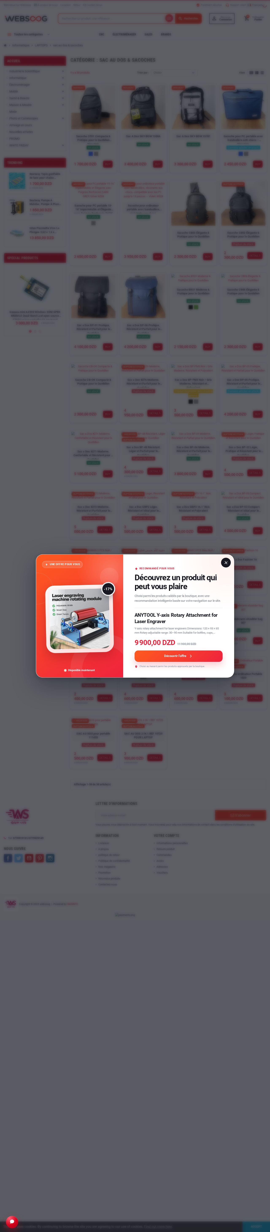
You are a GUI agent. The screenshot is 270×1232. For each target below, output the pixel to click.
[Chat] (12, 1222)
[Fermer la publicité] (225, 562)
